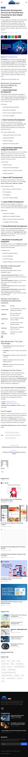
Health (13, 660)
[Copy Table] (2, 336)
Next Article (13, 450)
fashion (3, 660)
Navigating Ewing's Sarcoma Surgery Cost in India (14, 447)
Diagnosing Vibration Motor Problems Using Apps (17, 637)
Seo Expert (19, 678)
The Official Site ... (14, 625)
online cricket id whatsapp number (9, 672)
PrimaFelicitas (11, 57)
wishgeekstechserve (4, 557)
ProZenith (4, 669)
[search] (26, 2)
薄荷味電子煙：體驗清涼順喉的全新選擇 (19, 630)
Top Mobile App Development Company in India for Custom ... (13, 554)
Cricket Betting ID (11, 669)
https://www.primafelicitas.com (11, 79)
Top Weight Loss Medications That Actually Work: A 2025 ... (18, 723)
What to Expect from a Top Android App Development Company (11, 500)
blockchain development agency (12, 432)
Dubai (22, 675)
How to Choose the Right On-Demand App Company (12, 523)
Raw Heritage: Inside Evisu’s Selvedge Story (17, 644)
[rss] (2, 708)
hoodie (3, 678)
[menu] (1, 2)
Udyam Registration (11, 678)
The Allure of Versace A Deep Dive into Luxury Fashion (14, 453)
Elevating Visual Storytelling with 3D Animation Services (13, 547)
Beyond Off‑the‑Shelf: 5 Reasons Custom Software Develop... (11, 602)
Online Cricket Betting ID (19, 666)
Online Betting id (19, 663)
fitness (18, 660)
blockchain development (11, 438)
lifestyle (12, 663)
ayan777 (3, 468)
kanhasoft (2, 605)
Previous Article (14, 445)
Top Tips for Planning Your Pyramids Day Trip (17, 623)
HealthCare (16, 675)
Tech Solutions (13, 617)
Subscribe (24, 744)
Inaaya (2, 581)
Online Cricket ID (5, 663)
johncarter (12, 632)
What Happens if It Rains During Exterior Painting (14, 730)
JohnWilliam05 (3, 502)
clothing (3, 666)
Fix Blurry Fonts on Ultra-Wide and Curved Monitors (19, 615)
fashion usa (9, 666)
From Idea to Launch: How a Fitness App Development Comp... (11, 578)
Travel (8, 660)
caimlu (12, 725)
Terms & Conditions (5, 753)
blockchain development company (13, 435)
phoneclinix (13, 639)
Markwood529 (3, 550)
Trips (3, 681)
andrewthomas (3, 526)
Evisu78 (12, 646)
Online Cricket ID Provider (7, 675)
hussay (3, 732)
